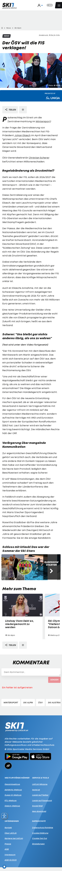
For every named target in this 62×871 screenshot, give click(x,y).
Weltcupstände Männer (17, 778)
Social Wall (37, 806)
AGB (7, 849)
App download (39, 811)
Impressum (10, 854)
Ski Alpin (28, 702)
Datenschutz (39, 821)
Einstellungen (38, 844)
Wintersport (43, 121)
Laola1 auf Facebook (42, 800)
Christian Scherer (39, 157)
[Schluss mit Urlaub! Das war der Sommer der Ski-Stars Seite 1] (24, 567)
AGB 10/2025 (11, 860)
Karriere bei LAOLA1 (14, 838)
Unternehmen (12, 821)
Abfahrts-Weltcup (13, 790)
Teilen (12, 110)
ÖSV (40, 702)
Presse (8, 844)
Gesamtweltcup (12, 784)
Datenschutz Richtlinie (42, 827)
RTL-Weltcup (11, 800)
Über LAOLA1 (11, 833)
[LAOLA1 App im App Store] (40, 757)
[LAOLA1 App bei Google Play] (17, 757)
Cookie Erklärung (40, 833)
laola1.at (36, 790)
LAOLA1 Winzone (39, 784)
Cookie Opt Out (39, 838)
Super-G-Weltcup (13, 795)
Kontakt (8, 827)
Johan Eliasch (22, 135)
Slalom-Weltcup (12, 806)
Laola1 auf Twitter (40, 795)
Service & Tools (40, 778)
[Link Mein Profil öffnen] (39, 5)
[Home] (2, 28)
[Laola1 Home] (17, 726)
